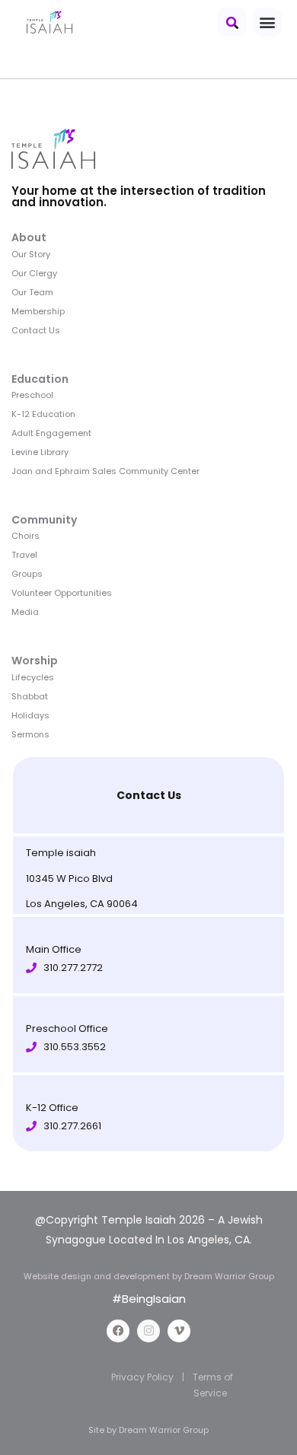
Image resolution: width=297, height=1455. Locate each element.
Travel (24, 555)
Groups (27, 574)
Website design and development (98, 1276)
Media (25, 612)
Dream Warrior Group (164, 1430)
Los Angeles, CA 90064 (82, 903)
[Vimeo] (179, 1331)
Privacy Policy (142, 1377)
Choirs (25, 536)
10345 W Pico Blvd (69, 878)
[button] (232, 22)
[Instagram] (148, 1331)
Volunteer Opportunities (61, 593)
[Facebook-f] (118, 1331)
